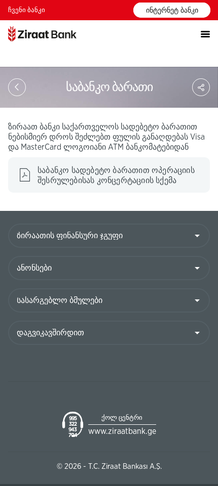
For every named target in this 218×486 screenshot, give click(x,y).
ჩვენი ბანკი (26, 10)
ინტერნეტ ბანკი (172, 10)
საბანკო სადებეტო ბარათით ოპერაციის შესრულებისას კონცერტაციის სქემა (116, 175)
